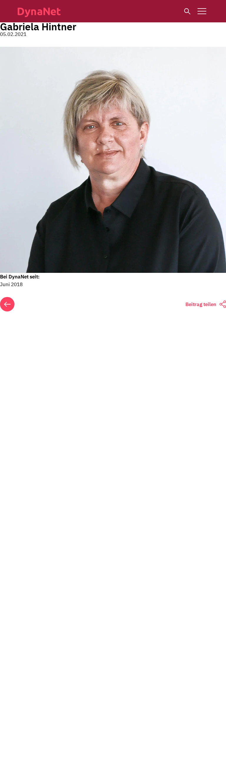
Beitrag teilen (200, 304)
